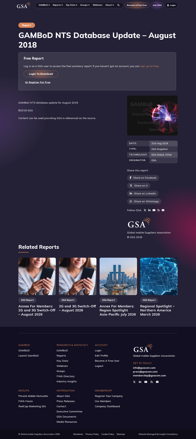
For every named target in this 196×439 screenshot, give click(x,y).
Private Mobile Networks (33, 396)
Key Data (62, 360)
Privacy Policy (92, 434)
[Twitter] (145, 210)
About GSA (63, 396)
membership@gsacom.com (149, 375)
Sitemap (121, 434)
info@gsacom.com (144, 367)
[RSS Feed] (158, 210)
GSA (153, 160)
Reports (61, 355)
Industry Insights (67, 381)
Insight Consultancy (168, 434)
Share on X (141, 185)
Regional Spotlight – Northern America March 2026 (157, 310)
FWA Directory (66, 376)
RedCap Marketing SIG (32, 406)
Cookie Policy (107, 434)
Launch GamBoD (28, 355)
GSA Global (157, 154)
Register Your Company (109, 396)
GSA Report (27, 300)
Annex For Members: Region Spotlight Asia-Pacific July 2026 (118, 310)
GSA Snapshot (159, 149)
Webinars (62, 366)
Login (98, 350)
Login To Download (41, 73)
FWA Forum (25, 401)
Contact (61, 406)
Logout (99, 366)
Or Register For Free (37, 82)
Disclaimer (78, 434)
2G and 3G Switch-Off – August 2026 (77, 308)
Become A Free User (107, 360)
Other (168, 154)
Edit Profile (101, 355)
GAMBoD (24, 350)
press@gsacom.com (145, 371)
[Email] (163, 210)
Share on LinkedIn (145, 193)
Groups (61, 371)
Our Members (103, 401)
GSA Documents (66, 416)
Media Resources (67, 421)
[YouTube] (154, 210)
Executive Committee (69, 411)
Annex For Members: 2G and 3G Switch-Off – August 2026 (36, 310)
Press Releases (66, 401)
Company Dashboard (107, 406)
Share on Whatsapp (146, 201)
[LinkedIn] (149, 210)
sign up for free (149, 66)
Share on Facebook (145, 177)
